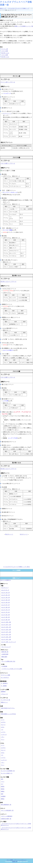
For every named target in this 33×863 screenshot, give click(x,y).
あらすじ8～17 (5, 590)
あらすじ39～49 (5, 600)
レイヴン (3, 732)
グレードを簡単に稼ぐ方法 (8, 661)
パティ (2, 737)
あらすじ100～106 (6, 622)
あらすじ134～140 (6, 637)
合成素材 (3, 796)
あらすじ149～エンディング (8, 642)
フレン (2, 739)
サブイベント (7, 113)
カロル (2, 727)
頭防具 (2, 786)
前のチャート (9, 534)
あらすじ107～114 (6, 624)
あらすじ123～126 (6, 629)
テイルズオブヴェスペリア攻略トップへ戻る (16, 566)
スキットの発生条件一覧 (7, 810)
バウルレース (4, 694)
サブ (2, 784)
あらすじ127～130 (6, 632)
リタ (2, 729)
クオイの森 (4, 51)
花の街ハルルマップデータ (8, 281)
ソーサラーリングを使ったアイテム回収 (11, 668)
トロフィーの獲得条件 (6, 816)
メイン (2, 781)
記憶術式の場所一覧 (6, 818)
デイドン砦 (4, 49)
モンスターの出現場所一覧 (8, 770)
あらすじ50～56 (5, 602)
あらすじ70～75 (5, 610)
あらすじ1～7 (4, 587)
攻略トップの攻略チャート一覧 (24, 26)
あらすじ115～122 (6, 627)
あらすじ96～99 (5, 619)
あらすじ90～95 (5, 617)
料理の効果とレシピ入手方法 (8, 714)
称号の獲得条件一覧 (6, 804)
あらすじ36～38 (5, 597)
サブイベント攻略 (5, 675)
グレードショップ (6, 646)
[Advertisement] (16, 66)
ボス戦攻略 (4, 666)
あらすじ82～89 (5, 614)
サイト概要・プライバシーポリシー (16, 860)
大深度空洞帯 (4, 654)
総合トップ (3, 8)
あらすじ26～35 (5, 595)
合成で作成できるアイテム (8, 708)
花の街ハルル (5, 53)
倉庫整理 (3, 691)
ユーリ (2, 719)
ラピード (3, 724)
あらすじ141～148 (6, 639)
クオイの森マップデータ (8, 163)
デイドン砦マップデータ (8, 82)
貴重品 (2, 798)
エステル (3, 722)
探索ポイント (4, 702)
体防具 (2, 789)
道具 (2, 779)
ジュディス (4, 734)
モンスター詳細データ (6, 773)
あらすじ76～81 (5, 612)
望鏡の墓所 (4, 656)
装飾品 (2, 791)
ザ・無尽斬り (4, 683)
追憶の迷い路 (4, 651)
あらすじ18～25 (5, 592)
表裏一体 (14, 861)
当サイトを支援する (5, 580)
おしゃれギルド (5, 677)
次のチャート (24, 534)
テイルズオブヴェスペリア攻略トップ (18, 8)
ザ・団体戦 (4, 685)
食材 (2, 794)
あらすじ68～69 (5, 607)
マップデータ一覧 (5, 699)
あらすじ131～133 (6, 634)
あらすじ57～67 (5, 605)
